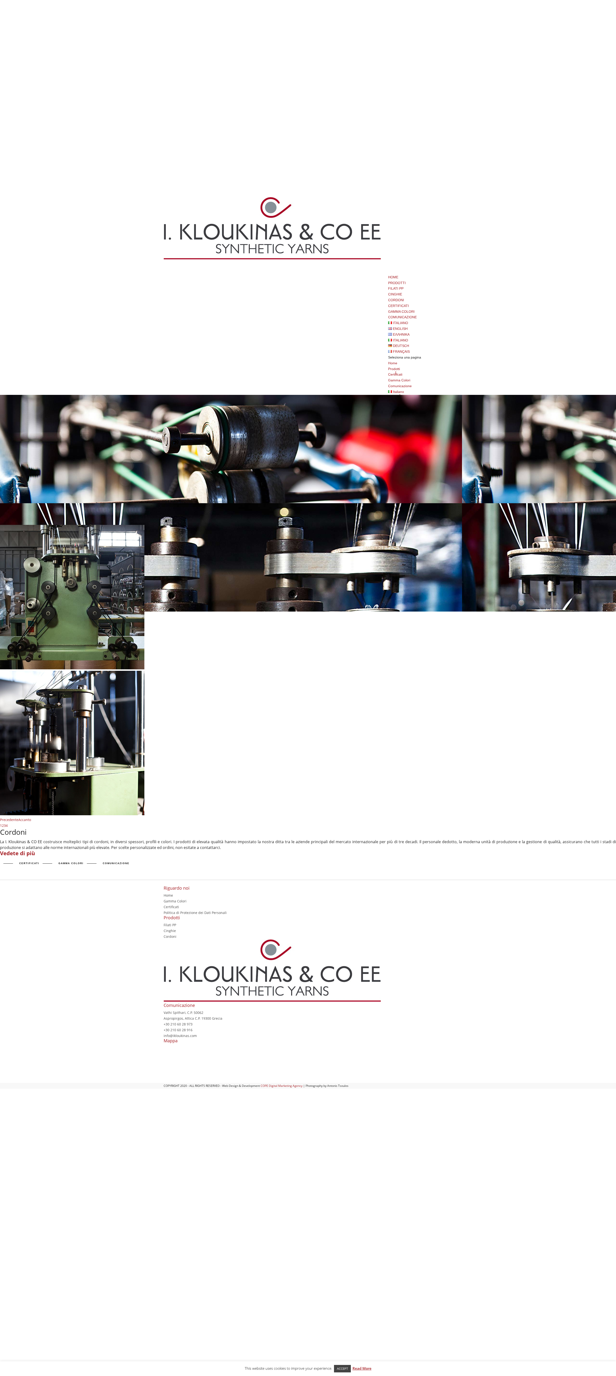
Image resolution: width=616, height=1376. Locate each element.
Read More (362, 1368)
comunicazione (116, 863)
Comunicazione (400, 386)
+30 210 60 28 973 (178, 1024)
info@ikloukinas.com (180, 1035)
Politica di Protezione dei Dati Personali (195, 912)
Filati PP (396, 288)
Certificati (171, 907)
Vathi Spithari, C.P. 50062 (183, 1012)
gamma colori (70, 863)
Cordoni (396, 300)
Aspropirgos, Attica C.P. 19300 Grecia (193, 1018)
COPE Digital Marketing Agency (281, 1086)
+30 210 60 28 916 (178, 1030)
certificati (29, 863)
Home (392, 363)
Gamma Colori (399, 380)
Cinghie (395, 294)
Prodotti (394, 369)
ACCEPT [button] (342, 1368)
